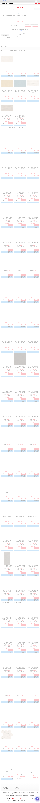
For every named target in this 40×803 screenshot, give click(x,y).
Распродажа (30, 783)
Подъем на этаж (5, 789)
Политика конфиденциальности (13, 800)
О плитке (16, 783)
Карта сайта (26, 800)
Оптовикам (17, 788)
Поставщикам (17, 789)
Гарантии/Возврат (5, 787)
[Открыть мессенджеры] (37, 798)
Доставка (16, 786)
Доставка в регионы (5, 788)
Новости (3, 783)
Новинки (29, 786)
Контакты (4, 786)
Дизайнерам (17, 787)
